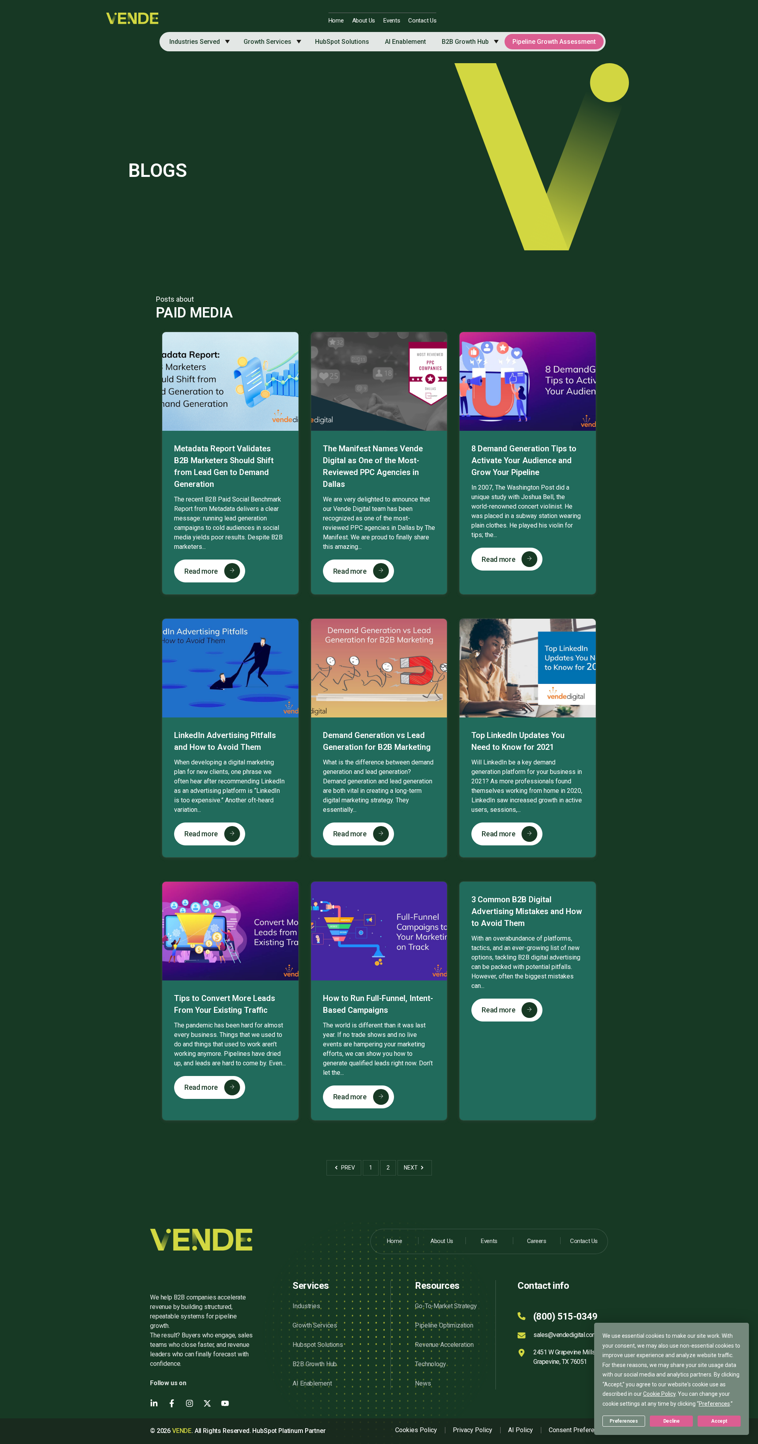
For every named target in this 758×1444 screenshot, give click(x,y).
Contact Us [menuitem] (422, 20)
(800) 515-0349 (565, 1316)
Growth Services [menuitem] (267, 41)
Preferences (624, 1421)
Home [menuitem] (336, 20)
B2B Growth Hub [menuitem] (465, 41)
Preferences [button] (714, 1404)
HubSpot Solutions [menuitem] (342, 41)
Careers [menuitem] (536, 1241)
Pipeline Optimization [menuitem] (444, 1325)
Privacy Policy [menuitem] (472, 1430)
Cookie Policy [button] (659, 1394)
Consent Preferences (578, 1430)
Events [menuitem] (391, 20)
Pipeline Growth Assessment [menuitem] (554, 41)
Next (411, 1167)
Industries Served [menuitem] (194, 41)
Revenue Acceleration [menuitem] (444, 1344)
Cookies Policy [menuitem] (416, 1430)
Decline (671, 1421)
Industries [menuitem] (306, 1306)
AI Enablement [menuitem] (405, 41)
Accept (719, 1421)
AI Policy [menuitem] (520, 1430)
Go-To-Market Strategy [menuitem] (446, 1306)
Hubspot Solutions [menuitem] (318, 1344)
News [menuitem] (423, 1383)
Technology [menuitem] (430, 1364)
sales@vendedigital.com (565, 1335)
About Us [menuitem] (363, 20)
